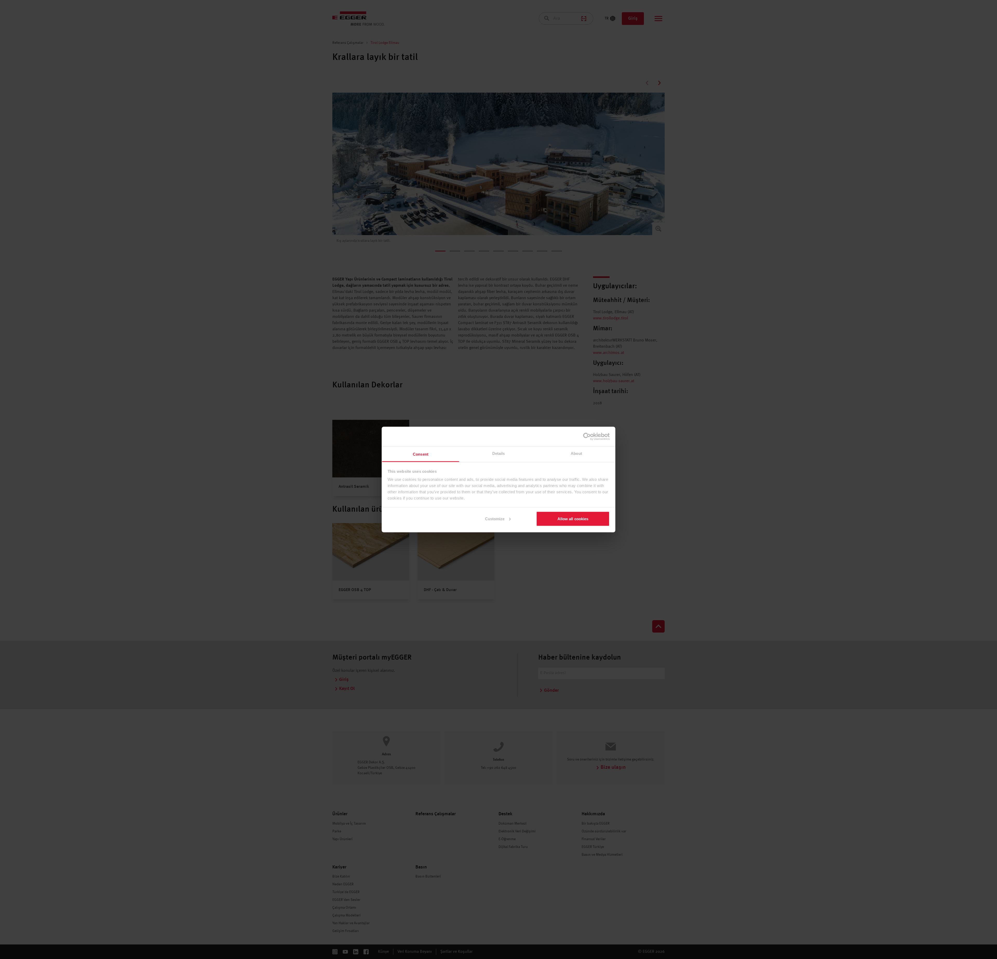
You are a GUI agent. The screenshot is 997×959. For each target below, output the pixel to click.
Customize (495, 518)
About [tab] (576, 453)
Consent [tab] (420, 454)
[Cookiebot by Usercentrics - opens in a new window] (587, 436)
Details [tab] (498, 453)
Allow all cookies (573, 518)
